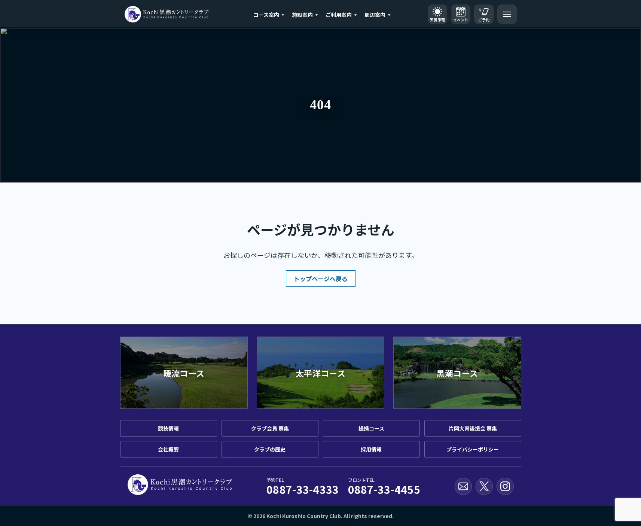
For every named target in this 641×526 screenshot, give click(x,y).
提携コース (371, 428)
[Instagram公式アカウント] (505, 486)
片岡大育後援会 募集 (473, 428)
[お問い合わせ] (463, 486)
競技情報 (168, 428)
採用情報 (371, 449)
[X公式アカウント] (484, 486)
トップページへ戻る (321, 278)
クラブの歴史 (270, 449)
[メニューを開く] (507, 14)
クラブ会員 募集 (270, 428)
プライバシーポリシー (472, 449)
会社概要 (168, 449)
